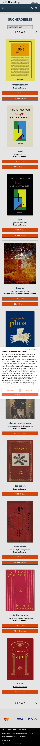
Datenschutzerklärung (31, 350)
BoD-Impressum (28, 384)
